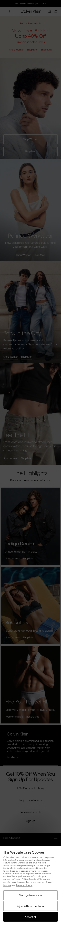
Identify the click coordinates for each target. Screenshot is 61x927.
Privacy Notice (24, 885)
